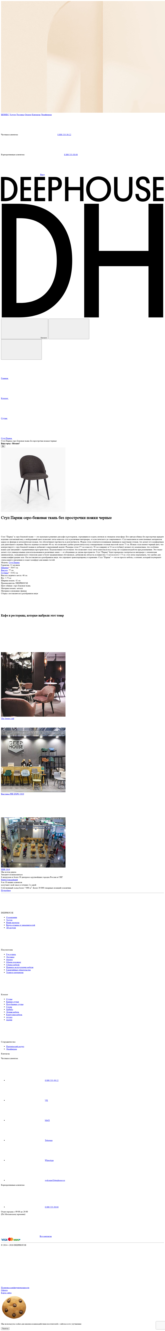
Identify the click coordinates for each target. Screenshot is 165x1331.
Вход (42, 174)
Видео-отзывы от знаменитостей (20, 925)
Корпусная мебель (14, 1014)
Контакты (36, 114)
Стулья (9, 999)
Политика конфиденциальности (15, 1287)
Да (3, 446)
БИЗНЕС (5, 114)
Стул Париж (14, 562)
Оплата (28, 114)
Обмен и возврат (13, 962)
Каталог (44, 338)
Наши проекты (12, 922)
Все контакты (46, 1236)
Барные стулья (12, 1001)
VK (46, 1100)
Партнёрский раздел (15, 1046)
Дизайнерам (46, 114)
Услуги (13, 114)
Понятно (5, 1329)
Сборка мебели (12, 964)
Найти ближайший (9, 879)
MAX (47, 1120)
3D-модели (11, 927)
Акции (9, 1020)
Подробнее (6, 890)
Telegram (48, 1140)
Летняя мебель (12, 1012)
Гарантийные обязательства (18, 970)
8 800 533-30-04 (71, 154)
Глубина (4, 573)
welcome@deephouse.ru (55, 1180)
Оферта (4, 1290)
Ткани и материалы (14, 972)
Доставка (20, 114)
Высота (4, 570)
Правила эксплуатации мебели (19, 967)
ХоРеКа (9, 1009)
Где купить (11, 954)
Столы (9, 1007)
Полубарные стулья (14, 1004)
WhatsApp (49, 1160)
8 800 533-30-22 (64, 134)
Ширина (5, 567)
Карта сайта (6, 1293)
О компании (11, 917)
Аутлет (9, 1017)
